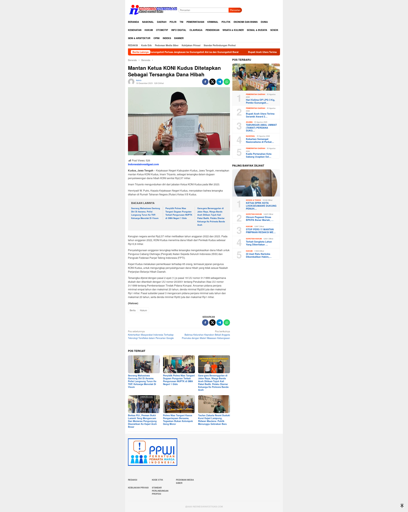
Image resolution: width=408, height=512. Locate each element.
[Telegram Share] (219, 82)
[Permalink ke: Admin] (131, 81)
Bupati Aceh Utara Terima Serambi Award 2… (260, 115)
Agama (249, 122)
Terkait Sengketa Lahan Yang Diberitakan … (259, 243)
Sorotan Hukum (254, 214)
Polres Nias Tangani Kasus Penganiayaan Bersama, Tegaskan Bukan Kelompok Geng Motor (178, 419)
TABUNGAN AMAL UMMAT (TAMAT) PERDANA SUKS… (261, 127)
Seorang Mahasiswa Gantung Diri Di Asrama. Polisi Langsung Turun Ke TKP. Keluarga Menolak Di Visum (145, 213)
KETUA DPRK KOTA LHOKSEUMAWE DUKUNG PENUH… (261, 205)
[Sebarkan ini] (205, 82)
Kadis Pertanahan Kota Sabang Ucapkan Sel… (258, 155)
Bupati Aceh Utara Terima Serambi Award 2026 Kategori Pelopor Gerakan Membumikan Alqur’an (272, 52)
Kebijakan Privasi (138, 487)
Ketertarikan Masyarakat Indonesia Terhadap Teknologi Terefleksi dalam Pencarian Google (151, 335)
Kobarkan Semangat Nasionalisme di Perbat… (260, 140)
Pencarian (235, 10)
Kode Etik (157, 479)
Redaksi (132, 479)
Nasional (250, 136)
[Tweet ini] (212, 82)
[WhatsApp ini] (227, 82)
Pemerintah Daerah (255, 94)
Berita (133, 310)
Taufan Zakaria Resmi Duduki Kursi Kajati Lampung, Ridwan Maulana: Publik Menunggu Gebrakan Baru (214, 419)
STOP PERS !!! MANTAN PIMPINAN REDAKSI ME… (261, 231)
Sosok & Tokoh (253, 200)
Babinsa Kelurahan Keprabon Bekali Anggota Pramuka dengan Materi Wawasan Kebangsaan (206, 335)
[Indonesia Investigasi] (153, 9)
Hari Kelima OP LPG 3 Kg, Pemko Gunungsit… (260, 101)
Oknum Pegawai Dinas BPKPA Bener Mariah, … (259, 218)
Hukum (143, 310)
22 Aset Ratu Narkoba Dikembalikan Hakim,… (259, 255)
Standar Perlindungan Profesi (160, 490)
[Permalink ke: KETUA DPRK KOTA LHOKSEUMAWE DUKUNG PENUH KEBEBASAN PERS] (256, 182)
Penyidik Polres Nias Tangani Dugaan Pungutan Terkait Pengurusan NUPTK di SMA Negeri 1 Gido (178, 213)
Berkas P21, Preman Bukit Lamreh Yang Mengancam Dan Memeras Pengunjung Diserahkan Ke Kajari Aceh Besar (142, 421)
